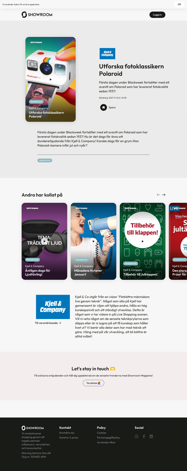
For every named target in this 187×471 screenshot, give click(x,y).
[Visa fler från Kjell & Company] (36, 43)
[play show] (50, 79)
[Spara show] (103, 107)
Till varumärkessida (46, 323)
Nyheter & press (68, 437)
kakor (16, 4)
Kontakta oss (66, 432)
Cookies (101, 432)
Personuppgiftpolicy (108, 437)
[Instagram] (136, 436)
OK (179, 4)
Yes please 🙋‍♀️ (93, 382)
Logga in (157, 14)
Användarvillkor (106, 442)
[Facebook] (144, 436)
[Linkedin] (151, 436)
